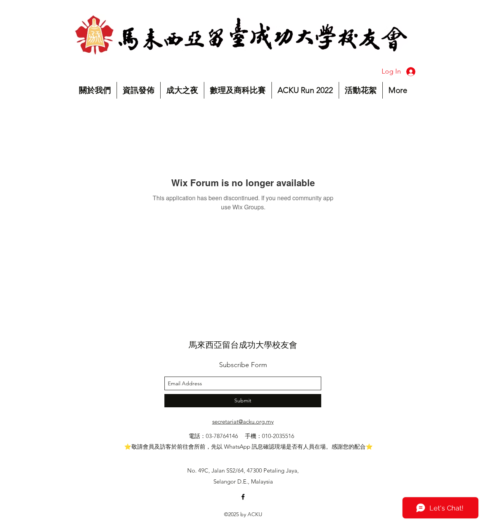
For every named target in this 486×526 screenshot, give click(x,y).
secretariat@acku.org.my (243, 421)
